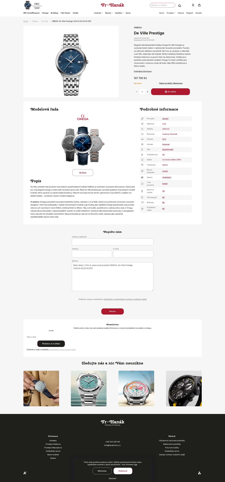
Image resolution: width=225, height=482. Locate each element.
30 (163, 154)
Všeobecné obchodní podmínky (172, 440)
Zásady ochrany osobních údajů (172, 454)
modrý (165, 171)
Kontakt (198, 13)
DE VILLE (82, 172)
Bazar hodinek (53, 454)
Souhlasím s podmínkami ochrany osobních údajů (125, 299)
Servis (161, 13)
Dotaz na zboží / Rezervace (170, 83)
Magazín (189, 13)
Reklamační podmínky (172, 444)
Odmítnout (102, 471)
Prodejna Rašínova (53, 444)
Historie (181, 13)
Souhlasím (123, 471)
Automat (165, 144)
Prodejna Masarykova (53, 448)
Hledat (179, 5)
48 (163, 191)
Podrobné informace (143, 71)
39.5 (164, 139)
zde (135, 464)
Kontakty (53, 440)
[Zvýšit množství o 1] (148, 92)
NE (163, 197)
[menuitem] (32, 13)
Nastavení (112, 478)
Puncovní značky (172, 448)
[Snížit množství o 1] (137, 92)
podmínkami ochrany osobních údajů (63, 350)
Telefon (75, 249)
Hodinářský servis (53, 451)
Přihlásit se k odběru (51, 344)
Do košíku (172, 92)
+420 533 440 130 (112, 442)
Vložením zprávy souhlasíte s (112, 299)
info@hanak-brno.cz (112, 445)
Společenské (167, 149)
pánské (165, 118)
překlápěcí (166, 177)
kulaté (164, 183)
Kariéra (53, 458)
